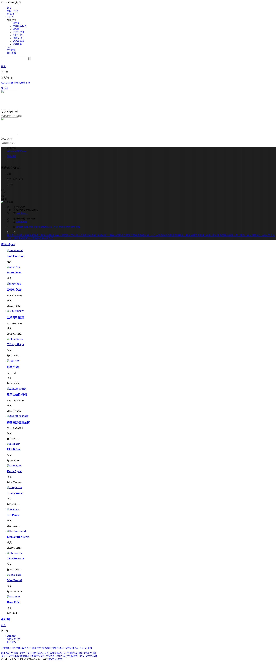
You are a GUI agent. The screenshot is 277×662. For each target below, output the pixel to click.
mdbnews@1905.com (17, 151)
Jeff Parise (13, 514)
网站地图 (16, 648)
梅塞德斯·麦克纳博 (18, 422)
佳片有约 (17, 38)
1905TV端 (6, 138)
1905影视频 (18, 32)
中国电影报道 (20, 26)
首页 (9, 8)
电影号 (10, 17)
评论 (15, 11)
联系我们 (46, 648)
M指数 (16, 29)
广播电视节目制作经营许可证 (81, 653)
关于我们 (5, 648)
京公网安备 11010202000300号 (82, 656)
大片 (9, 47)
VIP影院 (11, 50)
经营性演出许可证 (56, 653)
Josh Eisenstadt (16, 256)
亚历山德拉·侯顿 (71, 227)
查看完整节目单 (22, 83)
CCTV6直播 (7, 83)
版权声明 (36, 648)
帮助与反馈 (58, 648)
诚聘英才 (26, 648)
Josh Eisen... (22, 213)
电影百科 (11, 53)
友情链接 (69, 648)
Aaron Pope (21, 221)
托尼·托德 (58, 227)
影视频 (10, 14)
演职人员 (8, 244)
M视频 (16, 23)
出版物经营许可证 (37, 653)
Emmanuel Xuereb (18, 536)
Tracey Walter (15, 493)
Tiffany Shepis (15, 344)
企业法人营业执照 (10, 656)
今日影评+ (18, 35)
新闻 (9, 11)
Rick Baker (13, 449)
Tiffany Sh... (48, 227)
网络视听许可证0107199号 (14, 653)
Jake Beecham (15, 558)
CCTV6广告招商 (83, 648)
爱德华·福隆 (22, 227)
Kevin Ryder (14, 471)
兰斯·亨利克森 (35, 227)
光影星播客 (18, 41)
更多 (3, 625)
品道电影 (17, 44)
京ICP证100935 (55, 659)
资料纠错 (11, 156)
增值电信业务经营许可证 (33, 656)
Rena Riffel (13, 602)
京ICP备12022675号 (56, 656)
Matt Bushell (14, 580)
